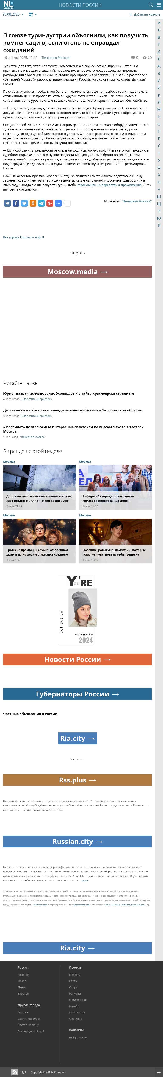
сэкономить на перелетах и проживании (109, 185)
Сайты (73, 981)
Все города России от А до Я (23, 237)
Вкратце (23, 993)
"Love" (107, 904)
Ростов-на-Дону (28, 1025)
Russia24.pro (137, 904)
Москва (23, 1012)
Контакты (76, 1030)
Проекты (75, 967)
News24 (116, 904)
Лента (22, 987)
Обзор (22, 981)
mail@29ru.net (78, 1037)
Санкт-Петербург (29, 1019)
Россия (23, 967)
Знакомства (77, 1012)
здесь (85, 880)
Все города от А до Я (31, 1031)
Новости (74, 975)
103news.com (40, 904)
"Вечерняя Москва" (56, 57)
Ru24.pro (125, 904)
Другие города (29, 1005)
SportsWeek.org (81, 904)
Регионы (75, 993)
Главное (23, 975)
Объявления (77, 1000)
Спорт (73, 987)
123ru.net (59, 1072)
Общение (75, 1019)
